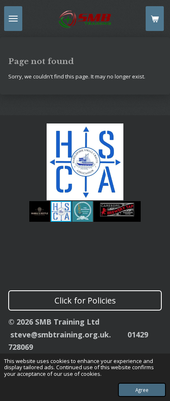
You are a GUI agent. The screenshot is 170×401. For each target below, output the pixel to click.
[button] (154, 131)
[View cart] (155, 18)
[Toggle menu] (13, 18)
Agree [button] (142, 390)
